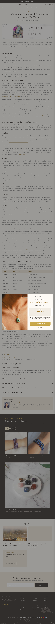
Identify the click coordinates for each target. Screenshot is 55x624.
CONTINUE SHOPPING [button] (40, 323)
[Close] (51, 295)
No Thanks (40, 327)
